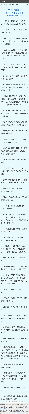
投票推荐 (10, 15)
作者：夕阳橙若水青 (14, 13)
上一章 (8, 402)
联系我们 (20, 411)
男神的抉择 (16, 9)
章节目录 (15, 402)
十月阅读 (3, 2)
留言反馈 (20, 15)
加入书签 (15, 15)
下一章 (20, 402)
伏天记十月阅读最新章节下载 (6, 408)
